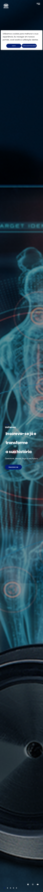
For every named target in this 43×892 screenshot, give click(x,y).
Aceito (14, 46)
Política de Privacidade (29, 46)
